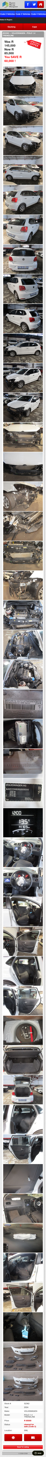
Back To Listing (23, 1447)
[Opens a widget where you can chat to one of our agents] (38, 1453)
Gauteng (11, 26)
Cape (34, 26)
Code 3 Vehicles (23, 14)
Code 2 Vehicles (7, 14)
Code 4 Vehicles (38, 14)
